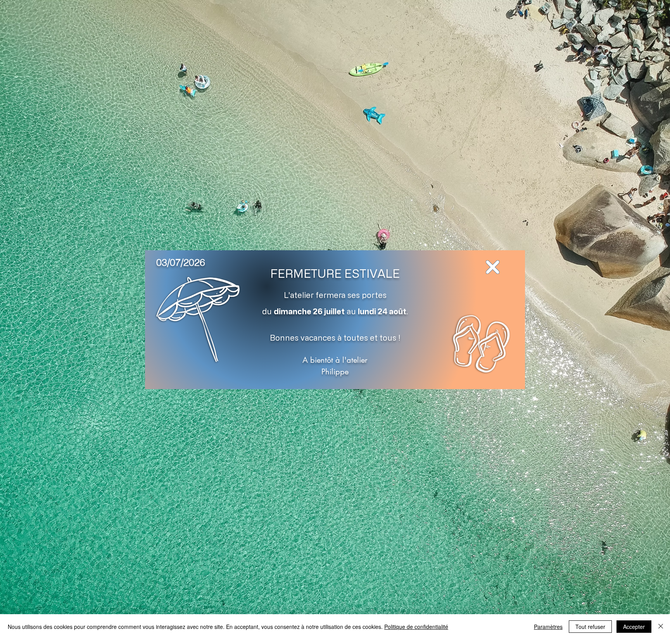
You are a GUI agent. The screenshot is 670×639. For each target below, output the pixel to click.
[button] (492, 267)
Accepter (634, 626)
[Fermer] (660, 626)
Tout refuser (590, 626)
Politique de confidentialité (416, 626)
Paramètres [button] (548, 626)
